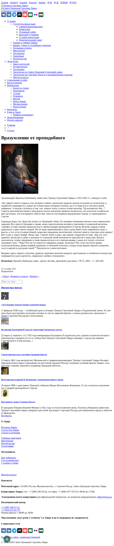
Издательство (20, 58)
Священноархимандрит (31, 26)
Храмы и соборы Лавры (25, 42)
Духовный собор (27, 32)
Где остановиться (10, 460)
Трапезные (18, 56)
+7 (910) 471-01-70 (10, 510)
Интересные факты (11, 287)
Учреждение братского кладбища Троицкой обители (24, 354)
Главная (11, 125)
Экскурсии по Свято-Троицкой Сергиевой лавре (37, 72)
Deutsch (14, 2)
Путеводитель (20, 66)
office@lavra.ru (104, 497)
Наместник (24, 29)
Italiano (42, 2)
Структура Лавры (10, 430)
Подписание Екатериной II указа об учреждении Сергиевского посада (31, 329)
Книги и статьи (21, 88)
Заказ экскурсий (21, 64)
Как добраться (8, 457)
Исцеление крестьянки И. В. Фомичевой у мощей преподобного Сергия (32, 379)
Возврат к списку (19, 276)
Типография (7, 446)
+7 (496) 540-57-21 (10, 507)
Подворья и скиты (22, 48)
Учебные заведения (11, 438)
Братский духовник (29, 34)
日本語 (64, 2)
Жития (16, 98)
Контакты (12, 109)
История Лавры (9, 427)
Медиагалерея (20, 104)
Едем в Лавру (14, 112)
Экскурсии (12, 61)
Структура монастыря (24, 24)
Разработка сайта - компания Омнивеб (20, 537)
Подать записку (15, 120)
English (4, 2)
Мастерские (19, 50)
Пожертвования (15, 117)
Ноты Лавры (19, 101)
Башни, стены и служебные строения (32, 45)
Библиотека (13, 85)
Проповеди (18, 90)
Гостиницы (18, 53)
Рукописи (18, 96)
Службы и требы (9, 463)
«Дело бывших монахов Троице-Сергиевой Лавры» (23, 305)
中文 (49, 2)
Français (33, 2)
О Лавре (11, 21)
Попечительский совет (30, 40)
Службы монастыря (29, 37)
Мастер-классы (20, 77)
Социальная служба (17, 80)
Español (23, 2)
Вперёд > (34, 276)
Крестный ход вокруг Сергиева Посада (18, 402)
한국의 (72, 2)
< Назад (5, 276)
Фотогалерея (19, 106)
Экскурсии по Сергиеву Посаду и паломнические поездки (42, 74)
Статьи (16, 93)
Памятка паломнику (23, 115)
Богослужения (14, 82)
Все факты (6, 415)
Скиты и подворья (10, 432)
